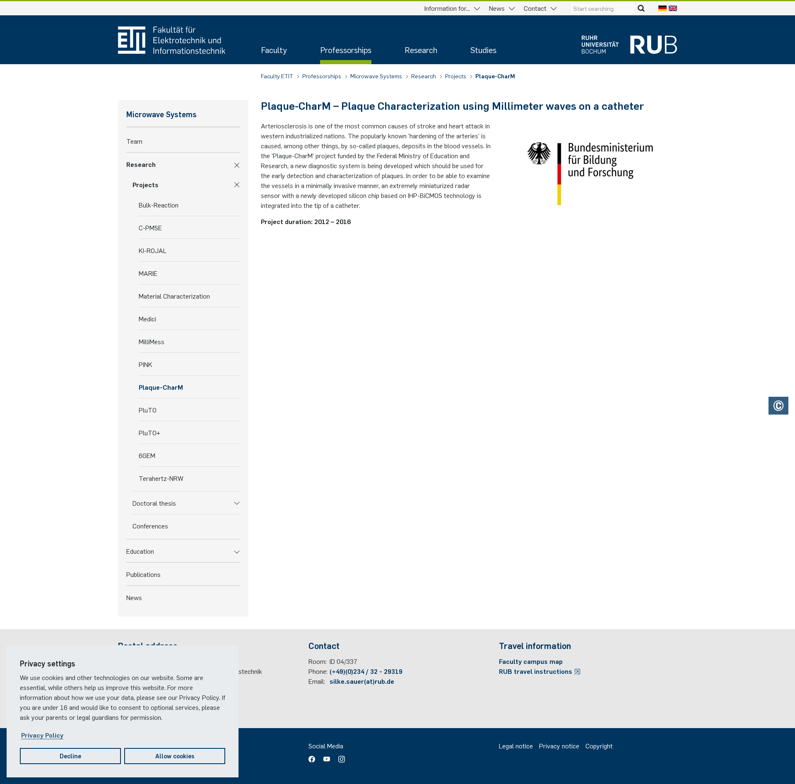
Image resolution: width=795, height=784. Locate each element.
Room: (317, 661)
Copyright (599, 745)
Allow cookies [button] (175, 756)
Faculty (274, 49)
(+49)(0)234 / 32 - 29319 (366, 671)
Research (421, 49)
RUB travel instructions (536, 671)
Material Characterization (174, 296)
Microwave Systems (376, 76)
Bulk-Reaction (158, 204)
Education (140, 551)
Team (134, 141)
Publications (143, 574)
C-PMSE (150, 227)
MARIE (148, 273)
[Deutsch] (662, 8)
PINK (145, 364)
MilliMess (151, 341)
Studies (483, 49)
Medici (147, 318)
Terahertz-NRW (161, 478)
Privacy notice (559, 745)
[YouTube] (326, 756)
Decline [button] (70, 756)
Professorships (345, 49)
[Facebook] (313, 756)
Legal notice (516, 745)
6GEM (147, 455)
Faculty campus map (531, 661)
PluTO (148, 409)
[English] (673, 8)
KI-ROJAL (152, 250)
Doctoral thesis (154, 503)
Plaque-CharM (495, 76)
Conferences (150, 525)
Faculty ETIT (277, 76)
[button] (237, 164)
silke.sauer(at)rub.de (362, 681)
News (134, 597)
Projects (456, 76)
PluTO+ (149, 432)
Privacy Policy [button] (42, 735)
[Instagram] (339, 756)
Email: (316, 681)
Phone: (318, 671)
